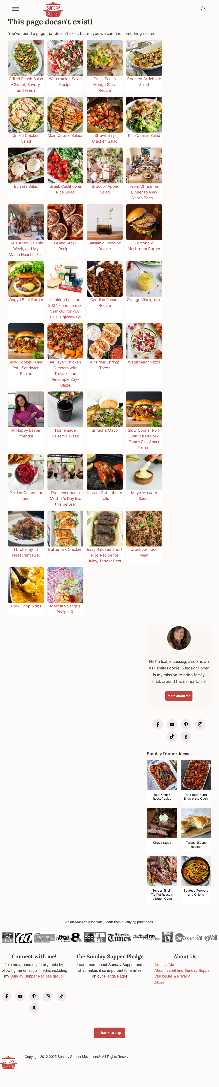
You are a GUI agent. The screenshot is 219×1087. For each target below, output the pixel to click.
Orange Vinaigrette (144, 299)
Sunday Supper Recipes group (36, 976)
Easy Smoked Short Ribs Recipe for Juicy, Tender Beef (105, 555)
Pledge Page (115, 976)
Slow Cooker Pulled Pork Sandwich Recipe (26, 368)
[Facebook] (158, 724)
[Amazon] (186, 736)
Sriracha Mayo (105, 430)
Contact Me (164, 965)
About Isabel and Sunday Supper (182, 970)
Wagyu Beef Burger (26, 299)
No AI (159, 982)
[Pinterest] (186, 724)
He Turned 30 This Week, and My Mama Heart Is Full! (26, 249)
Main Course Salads (65, 135)
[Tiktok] (172, 736)
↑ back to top (109, 1033)
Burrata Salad (26, 186)
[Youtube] (172, 724)
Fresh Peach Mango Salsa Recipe (104, 85)
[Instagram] (200, 724)
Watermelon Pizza (144, 362)
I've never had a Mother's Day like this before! (65, 498)
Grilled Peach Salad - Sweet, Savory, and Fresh (26, 85)
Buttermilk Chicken (65, 549)
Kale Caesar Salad (144, 135)
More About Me (179, 696)
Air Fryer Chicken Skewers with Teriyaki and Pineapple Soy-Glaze (65, 373)
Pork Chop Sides (26, 606)
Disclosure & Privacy (172, 976)
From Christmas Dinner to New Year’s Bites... (144, 192)
